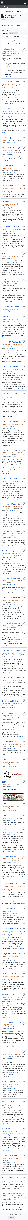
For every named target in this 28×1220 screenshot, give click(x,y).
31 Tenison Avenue (9, 973)
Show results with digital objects (16, 44)
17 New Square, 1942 (9, 185)
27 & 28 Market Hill (9, 909)
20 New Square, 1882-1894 (11, 713)
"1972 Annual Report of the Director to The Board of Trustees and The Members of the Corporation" (12, 598)
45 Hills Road (7, 1128)
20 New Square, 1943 (9, 742)
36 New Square (7, 1052)
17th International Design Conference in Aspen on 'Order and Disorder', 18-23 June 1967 (12, 227)
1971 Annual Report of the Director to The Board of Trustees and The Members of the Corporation (12, 551)
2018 (4, 803)
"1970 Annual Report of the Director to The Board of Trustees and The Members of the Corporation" (12, 504)
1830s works (6, 279)
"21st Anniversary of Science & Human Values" (12, 856)
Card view (5, 33)
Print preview (6, 30)
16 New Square (7, 166)
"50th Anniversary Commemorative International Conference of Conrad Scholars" (12, 1193)
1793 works (6, 201)
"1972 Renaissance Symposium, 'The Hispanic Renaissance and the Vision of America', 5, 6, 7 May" (12, 623)
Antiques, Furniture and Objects (16, 1182)
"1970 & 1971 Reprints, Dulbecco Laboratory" (12, 393)
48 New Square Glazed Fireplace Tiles (12, 1177)
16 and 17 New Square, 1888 (12, 148)
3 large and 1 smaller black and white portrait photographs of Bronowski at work (12, 954)
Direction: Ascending (19, 36)
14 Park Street (7, 108)
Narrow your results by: (14, 11)
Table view (14, 33)
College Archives (11, 55)
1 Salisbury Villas (8, 49)
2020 (4, 830)
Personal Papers (11, 88)
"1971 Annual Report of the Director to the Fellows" (12, 578)
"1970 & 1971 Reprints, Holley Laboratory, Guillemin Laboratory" (12, 422)
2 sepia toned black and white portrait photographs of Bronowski (12, 701)
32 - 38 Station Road (9, 995)
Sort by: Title (8, 36)
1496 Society (6, 138)
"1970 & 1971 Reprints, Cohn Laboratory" (12, 342)
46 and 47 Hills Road (9, 1156)
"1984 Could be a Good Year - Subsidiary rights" (12, 677)
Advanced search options (11, 25)
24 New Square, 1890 (9, 883)
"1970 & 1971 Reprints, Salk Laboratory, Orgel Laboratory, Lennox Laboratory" (12, 479)
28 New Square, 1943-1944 (11, 928)
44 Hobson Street (8, 1101)
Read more (9, 76)
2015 (4, 759)
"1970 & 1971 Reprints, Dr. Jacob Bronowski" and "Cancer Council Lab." (12, 367)
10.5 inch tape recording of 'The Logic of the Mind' (12, 81)
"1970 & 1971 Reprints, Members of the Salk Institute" (12, 450)
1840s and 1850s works (10, 306)
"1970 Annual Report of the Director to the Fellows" (12, 531)
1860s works (6, 317)
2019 (4, 815)
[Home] (2, 3)
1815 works (6, 254)
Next (17, 1217)
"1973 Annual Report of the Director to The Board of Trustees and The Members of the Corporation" (12, 650)
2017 (4, 782)
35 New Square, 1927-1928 (11, 1022)
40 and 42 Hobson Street (11, 1082)
